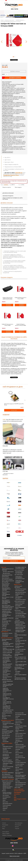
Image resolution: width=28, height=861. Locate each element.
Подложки (5, 808)
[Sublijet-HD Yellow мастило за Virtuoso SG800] (14, 39)
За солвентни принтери (20, 649)
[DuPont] (19, 520)
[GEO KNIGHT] (19, 516)
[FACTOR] (8, 482)
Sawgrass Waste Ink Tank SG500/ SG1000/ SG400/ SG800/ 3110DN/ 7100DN (8, 298)
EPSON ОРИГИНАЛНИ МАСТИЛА (6, 640)
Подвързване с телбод (7, 763)
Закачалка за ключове (20, 757)
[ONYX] (8, 527)
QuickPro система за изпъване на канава (7, 793)
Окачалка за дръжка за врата (20, 778)
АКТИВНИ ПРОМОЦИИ (19, 790)
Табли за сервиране (19, 747)
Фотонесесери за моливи (20, 714)
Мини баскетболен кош (20, 784)
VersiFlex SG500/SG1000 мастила (8, 682)
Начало (2, 20)
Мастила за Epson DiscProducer (6, 674)
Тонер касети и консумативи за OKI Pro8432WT (19, 581)
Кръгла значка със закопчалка (19, 773)
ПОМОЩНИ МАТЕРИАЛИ (7, 776)
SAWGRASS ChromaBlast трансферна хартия (20, 631)
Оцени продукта (18, 187)
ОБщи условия (5, 833)
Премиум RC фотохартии (20, 589)
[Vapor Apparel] (19, 494)
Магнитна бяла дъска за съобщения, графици (20, 776)
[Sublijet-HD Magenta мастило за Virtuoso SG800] (20, 315)
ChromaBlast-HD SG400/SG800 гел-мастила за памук (8, 699)
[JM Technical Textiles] (19, 497)
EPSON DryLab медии (19, 603)
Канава (16, 618)
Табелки (17, 770)
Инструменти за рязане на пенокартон (8, 727)
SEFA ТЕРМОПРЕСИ (6, 774)
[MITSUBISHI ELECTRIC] (8, 535)
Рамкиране (4, 729)
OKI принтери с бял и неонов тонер (6, 621)
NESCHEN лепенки (6, 735)
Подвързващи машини (8, 746)
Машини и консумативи (8, 766)
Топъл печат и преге (7, 752)
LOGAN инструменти (6, 721)
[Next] (26, 17)
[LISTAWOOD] (19, 512)
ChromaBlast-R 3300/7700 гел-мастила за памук (20, 568)
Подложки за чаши (19, 744)
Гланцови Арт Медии (19, 615)
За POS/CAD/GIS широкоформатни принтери (7, 661)
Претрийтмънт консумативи (5, 635)
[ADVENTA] (8, 512)
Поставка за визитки (19, 764)
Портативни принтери (7, 609)
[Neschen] (8, 497)
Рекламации (5, 824)
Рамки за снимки (19, 752)
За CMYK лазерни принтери (19, 638)
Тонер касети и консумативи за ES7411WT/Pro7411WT (20, 577)
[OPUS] (8, 516)
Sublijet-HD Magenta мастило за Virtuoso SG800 (20, 325)
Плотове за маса (18, 736)
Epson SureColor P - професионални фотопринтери (6, 585)
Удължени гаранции (6, 630)
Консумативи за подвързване (6, 758)
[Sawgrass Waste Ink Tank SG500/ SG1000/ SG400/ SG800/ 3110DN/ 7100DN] (7, 289)
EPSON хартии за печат (20, 601)
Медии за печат (17, 584)
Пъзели (17, 751)
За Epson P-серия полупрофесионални (7, 655)
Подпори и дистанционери (18, 740)
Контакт (17, 826)
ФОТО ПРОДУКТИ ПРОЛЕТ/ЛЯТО (20, 799)
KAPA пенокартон (6, 733)
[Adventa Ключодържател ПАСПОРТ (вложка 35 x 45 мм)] (14, 397)
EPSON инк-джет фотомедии (18, 605)
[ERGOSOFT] (8, 524)
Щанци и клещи (18, 722)
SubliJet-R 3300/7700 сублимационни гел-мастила (7, 703)
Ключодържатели (6, 797)
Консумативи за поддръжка (5, 624)
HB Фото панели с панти (20, 733)
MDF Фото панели (19, 735)
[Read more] (14, 434)
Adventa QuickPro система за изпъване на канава (7, 731)
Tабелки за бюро (19, 765)
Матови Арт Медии (19, 612)
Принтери (3, 567)
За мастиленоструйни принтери (20, 644)
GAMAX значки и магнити (7, 781)
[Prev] (2, 17)
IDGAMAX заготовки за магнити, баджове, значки (7, 788)
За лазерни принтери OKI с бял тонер (20, 641)
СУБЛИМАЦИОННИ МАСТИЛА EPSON (7, 667)
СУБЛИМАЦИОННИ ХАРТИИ (19, 655)
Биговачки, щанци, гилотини (7, 749)
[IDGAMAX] (19, 535)
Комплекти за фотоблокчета (6, 755)
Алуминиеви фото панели (20, 726)
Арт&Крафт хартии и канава (19, 594)
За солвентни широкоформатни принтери (7, 671)
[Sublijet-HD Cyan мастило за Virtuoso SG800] (7, 315)
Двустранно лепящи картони (6, 716)
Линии (16, 717)
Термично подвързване (8, 761)
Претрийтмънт (4, 631)
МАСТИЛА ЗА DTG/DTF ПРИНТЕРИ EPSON (7, 664)
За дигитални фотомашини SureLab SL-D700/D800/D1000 (8, 643)
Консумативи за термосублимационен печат (19, 668)
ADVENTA (4, 790)
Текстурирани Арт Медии (20, 613)
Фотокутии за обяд (19, 712)
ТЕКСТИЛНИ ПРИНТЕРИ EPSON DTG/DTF (7, 575)
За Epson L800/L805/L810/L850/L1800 (8, 648)
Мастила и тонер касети (9, 20)
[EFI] (8, 509)
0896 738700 (14, 9)
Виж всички (5, 474)
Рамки (4, 800)
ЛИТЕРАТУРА (17, 794)
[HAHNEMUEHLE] (8, 490)
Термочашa (5, 806)
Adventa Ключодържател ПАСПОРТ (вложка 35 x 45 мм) (14, 404)
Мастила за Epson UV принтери (7, 677)
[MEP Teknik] (19, 527)
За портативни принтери (8, 646)
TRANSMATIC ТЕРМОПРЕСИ (8, 777)
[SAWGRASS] (8, 486)
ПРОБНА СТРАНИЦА (7, 835)
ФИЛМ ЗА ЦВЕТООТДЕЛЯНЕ (21, 674)
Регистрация (18, 824)
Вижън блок (5, 801)
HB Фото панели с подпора (19, 728)
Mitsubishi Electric (6, 573)
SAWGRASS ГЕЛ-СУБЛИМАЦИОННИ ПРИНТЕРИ (6, 615)
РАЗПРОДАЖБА (17, 792)
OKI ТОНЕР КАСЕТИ (19, 574)
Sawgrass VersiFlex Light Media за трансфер (20, 628)
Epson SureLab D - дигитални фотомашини (7, 578)
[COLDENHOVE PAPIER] (8, 505)
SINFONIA (17, 673)
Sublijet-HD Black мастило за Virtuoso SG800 (20, 298)
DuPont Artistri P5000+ (19, 570)
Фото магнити (6, 795)
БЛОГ (15, 797)
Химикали (17, 716)
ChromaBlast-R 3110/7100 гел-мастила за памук (8, 710)
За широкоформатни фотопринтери (7, 657)
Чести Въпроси (18, 823)
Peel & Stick (5, 765)
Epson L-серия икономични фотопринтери (8, 581)
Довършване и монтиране (7, 720)
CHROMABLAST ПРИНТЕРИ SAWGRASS (7, 618)
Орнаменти (17, 760)
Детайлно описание (8, 193)
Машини (5, 740)
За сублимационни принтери (19, 647)
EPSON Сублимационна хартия (20, 608)
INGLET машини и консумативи (6, 737)
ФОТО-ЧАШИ (17, 787)
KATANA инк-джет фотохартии (18, 586)
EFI (15, 676)
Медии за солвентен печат (20, 657)
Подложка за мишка (19, 719)
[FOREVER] (8, 494)
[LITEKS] (8, 501)
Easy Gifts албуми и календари (6, 769)
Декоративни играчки (7, 803)
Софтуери (4, 628)
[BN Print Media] (19, 501)
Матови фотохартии (19, 590)
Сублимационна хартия (20, 599)
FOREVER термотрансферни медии (21, 635)
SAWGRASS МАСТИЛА (20, 20)
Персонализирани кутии (20, 782)
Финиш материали (19, 651)
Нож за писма (18, 721)
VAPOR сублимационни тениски (7, 713)
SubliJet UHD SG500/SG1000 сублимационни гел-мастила (7, 690)
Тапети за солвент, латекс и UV (20, 662)
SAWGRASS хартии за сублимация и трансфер (20, 622)
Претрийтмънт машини (7, 633)
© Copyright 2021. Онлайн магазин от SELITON (14, 860)
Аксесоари (4, 626)
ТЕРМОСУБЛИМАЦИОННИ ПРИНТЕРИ (8, 569)
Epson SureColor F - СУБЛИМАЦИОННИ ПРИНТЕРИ (6, 589)
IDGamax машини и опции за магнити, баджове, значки (7, 784)
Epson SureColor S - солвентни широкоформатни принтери (6, 593)
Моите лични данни (14, 856)
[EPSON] (19, 482)
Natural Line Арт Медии (20, 616)
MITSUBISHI (17, 671)
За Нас (3, 826)
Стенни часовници (7, 805)
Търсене (17, 828)
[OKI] (19, 531)
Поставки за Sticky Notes (20, 762)
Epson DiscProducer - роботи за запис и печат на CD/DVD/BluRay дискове (8, 606)
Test (15, 795)
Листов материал (19, 738)
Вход (3, 828)
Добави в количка (8, 305)
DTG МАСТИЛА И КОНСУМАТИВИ (18, 572)
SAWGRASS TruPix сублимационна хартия (20, 625)
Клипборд (17, 781)
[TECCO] (19, 505)
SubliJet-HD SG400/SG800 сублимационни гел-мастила (11, 21)
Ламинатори (5, 751)
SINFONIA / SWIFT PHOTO (8, 571)
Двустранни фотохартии (20, 592)
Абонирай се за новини (8, 473)
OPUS (3, 744)
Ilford (16, 633)
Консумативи (5, 741)
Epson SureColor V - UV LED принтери (7, 598)
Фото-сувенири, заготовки (7, 779)
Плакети (17, 754)
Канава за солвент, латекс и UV (20, 659)
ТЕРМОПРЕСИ (4, 771)
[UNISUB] (19, 509)
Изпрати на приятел (7, 187)
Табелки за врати (19, 769)
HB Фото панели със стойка (19, 731)
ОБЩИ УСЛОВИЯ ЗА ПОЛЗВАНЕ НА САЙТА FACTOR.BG (13, 198)
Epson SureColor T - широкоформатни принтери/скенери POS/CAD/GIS (6, 601)
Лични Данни (5, 831)
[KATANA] (19, 486)
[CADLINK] (19, 524)
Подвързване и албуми (6, 743)
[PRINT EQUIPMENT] (8, 531)
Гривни (17, 759)
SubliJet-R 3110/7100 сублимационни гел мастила (7, 695)
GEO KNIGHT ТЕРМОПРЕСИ (8, 772)
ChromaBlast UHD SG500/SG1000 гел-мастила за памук (7, 707)
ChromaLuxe (17, 724)
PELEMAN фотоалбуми (7, 760)
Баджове (4, 798)
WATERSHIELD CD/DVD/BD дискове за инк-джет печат (20, 678)
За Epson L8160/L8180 (7, 652)
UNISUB (16, 742)
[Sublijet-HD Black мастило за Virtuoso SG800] (20, 289)
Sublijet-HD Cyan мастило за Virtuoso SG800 (7, 325)
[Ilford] (19, 490)
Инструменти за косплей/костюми (8, 724)
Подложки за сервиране (20, 746)
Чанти (4, 810)
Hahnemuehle (18, 610)
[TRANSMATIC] (8, 520)
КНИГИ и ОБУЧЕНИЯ (18, 789)
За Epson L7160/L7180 (7, 651)
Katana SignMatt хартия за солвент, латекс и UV (21, 665)
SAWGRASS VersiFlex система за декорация (6, 611)
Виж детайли (14, 410)
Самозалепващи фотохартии (18, 597)
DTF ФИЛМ (4, 718)
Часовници (17, 749)
